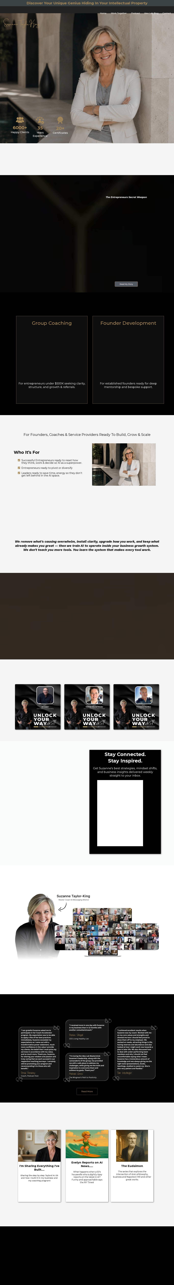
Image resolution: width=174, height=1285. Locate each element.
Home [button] (103, 13)
